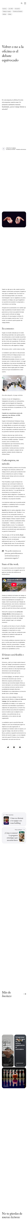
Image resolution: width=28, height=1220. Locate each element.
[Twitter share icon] (8, 747)
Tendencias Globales (17, 11)
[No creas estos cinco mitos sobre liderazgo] (8, 1051)
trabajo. (10, 14)
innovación (17, 8)
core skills (10, 8)
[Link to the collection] (23, 994)
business (5, 8)
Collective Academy (11, 148)
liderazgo (6, 1064)
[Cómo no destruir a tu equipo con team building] (14, 819)
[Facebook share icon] (14, 747)
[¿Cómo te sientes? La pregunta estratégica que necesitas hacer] (14, 835)
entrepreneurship (19, 1064)
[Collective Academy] (3, 148)
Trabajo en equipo (7, 11)
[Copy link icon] (20, 747)
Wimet (10, 676)
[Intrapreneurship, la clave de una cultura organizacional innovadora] (20, 1051)
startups (4, 14)
